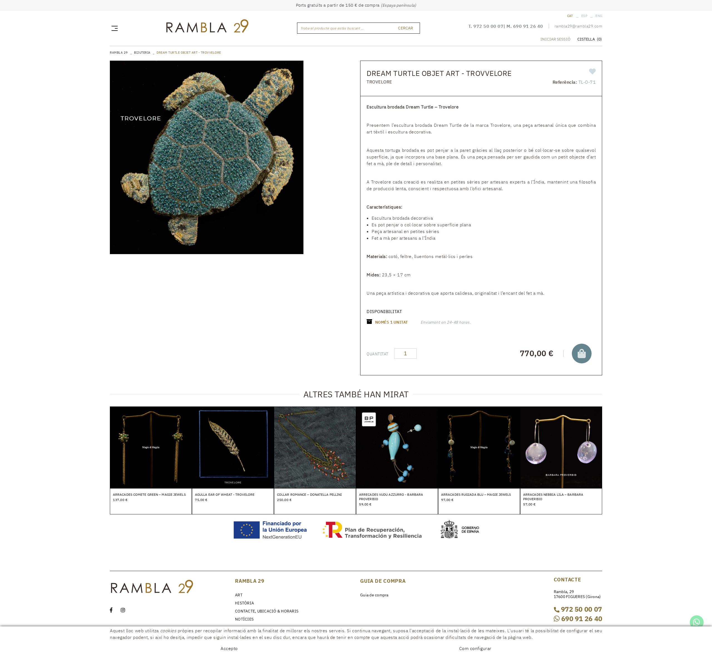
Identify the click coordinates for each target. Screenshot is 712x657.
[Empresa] (207, 27)
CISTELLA (589, 39)
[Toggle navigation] (113, 28)
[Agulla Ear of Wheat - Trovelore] (233, 447)
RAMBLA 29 (119, 52)
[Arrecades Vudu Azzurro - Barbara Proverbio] (397, 447)
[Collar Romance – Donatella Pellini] (315, 447)
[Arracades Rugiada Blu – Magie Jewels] (479, 447)
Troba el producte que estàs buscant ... (332, 28)
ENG (598, 16)
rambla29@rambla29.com (578, 26)
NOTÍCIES (244, 619)
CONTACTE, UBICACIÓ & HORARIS (266, 611)
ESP (584, 16)
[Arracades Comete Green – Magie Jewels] (151, 447)
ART (239, 595)
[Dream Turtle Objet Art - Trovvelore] (206, 157)
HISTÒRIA (244, 603)
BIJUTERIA (142, 52)
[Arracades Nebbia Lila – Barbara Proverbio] (561, 447)
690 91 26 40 (528, 26)
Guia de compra (374, 595)
